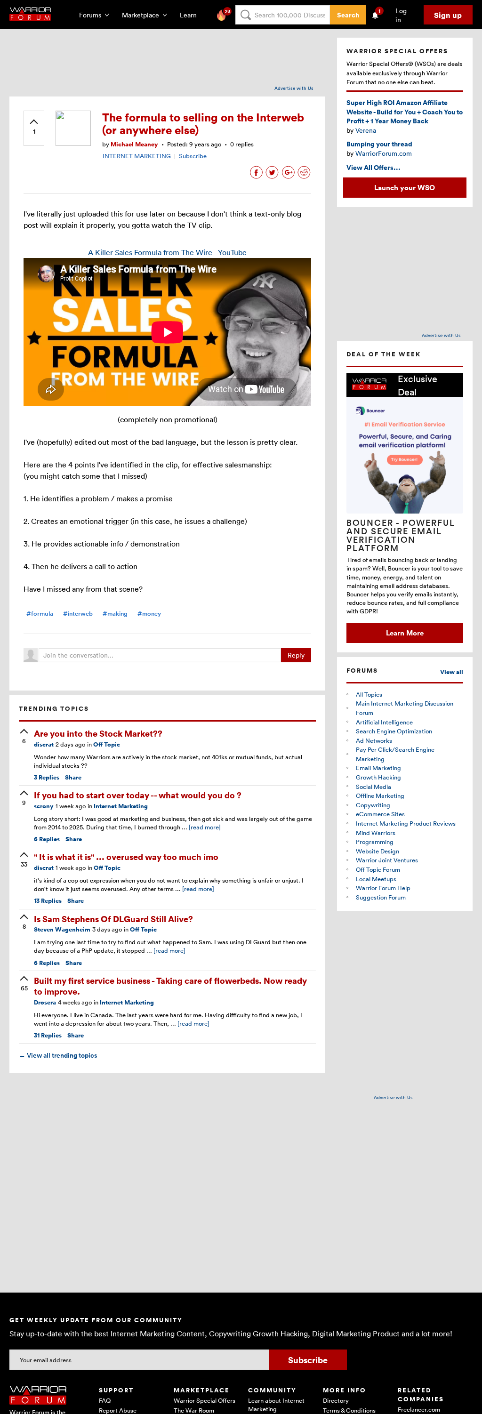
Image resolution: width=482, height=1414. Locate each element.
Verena (365, 130)
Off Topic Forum (378, 869)
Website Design (377, 851)
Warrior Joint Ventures (387, 860)
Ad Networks (374, 740)
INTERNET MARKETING (137, 156)
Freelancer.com (419, 1409)
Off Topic (106, 744)
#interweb (78, 613)
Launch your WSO (404, 187)
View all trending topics (58, 1055)
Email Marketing (378, 767)
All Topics (369, 694)
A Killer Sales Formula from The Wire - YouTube (167, 252)
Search (348, 15)
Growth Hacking (378, 777)
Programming (375, 841)
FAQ (105, 1400)
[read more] (205, 827)
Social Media (373, 786)
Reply (296, 655)
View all (451, 671)
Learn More (405, 632)
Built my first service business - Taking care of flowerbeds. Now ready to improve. (170, 985)
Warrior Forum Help (383, 888)
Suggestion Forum (381, 897)
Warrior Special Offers (204, 1400)
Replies (46, 777)
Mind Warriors (375, 832)
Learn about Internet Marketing (276, 1404)
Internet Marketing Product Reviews (406, 823)
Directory (336, 1400)
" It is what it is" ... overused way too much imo (126, 856)
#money (149, 613)
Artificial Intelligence (384, 722)
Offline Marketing (380, 795)
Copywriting (373, 805)
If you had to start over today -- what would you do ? (137, 795)
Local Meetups (376, 879)
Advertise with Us (293, 88)
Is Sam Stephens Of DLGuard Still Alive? (113, 918)
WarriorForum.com (383, 153)
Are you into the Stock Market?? (98, 733)
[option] (404, 508)
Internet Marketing (121, 806)
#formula (39, 613)
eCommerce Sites (380, 814)
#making (115, 613)
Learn (191, 14)
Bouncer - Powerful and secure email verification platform (400, 535)
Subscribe (193, 156)
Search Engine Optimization (394, 731)
